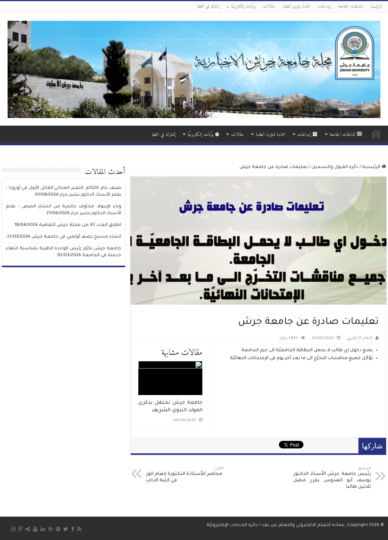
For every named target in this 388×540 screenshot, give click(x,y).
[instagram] (13, 529)
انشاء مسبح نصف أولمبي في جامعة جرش (76, 237)
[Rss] (79, 529)
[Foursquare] (20, 529)
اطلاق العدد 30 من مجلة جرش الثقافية (80, 225)
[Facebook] (72, 529)
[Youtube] (35, 529)
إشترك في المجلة (208, 7)
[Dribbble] (50, 529)
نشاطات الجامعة (350, 7)
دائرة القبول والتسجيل (334, 167)
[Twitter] (66, 529)
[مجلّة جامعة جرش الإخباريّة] (194, 69)
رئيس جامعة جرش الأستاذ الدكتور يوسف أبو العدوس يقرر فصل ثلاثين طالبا (332, 478)
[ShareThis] (28, 529)
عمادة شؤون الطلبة (296, 7)
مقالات (269, 7)
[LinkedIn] (43, 529)
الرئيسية (376, 7)
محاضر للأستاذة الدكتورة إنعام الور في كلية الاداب (185, 475)
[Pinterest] (58, 529)
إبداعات (324, 7)
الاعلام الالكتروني (359, 338)
